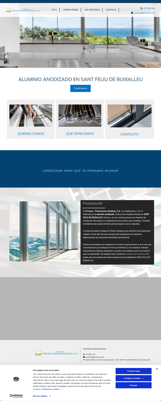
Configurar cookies (132, 378)
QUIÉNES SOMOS (70, 10)
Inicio (54, 10)
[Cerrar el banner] (157, 369)
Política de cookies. (51, 389)
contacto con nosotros (135, 254)
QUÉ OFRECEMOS (92, 10)
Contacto (111, 10)
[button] (80, 88)
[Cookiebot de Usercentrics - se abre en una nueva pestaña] (16, 396)
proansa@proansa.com (144, 13)
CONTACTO (129, 134)
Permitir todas (133, 371)
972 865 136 (149, 8)
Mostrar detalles (40, 396)
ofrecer (140, 211)
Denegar (133, 385)
